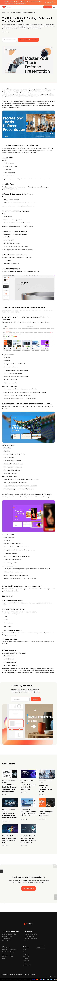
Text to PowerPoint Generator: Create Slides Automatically (9, 816)
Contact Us (26, 960)
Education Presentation (31, 934)
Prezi (3, 958)
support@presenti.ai (51, 976)
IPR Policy (30, 979)
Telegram (25, 962)
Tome (4, 954)
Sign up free (48, 7)
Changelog (26, 956)
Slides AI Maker (6, 940)
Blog (8, 12)
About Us (25, 958)
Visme (11, 954)
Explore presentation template (28, 39)
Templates (26, 954)
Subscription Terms (25, 979)
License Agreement (8, 979)
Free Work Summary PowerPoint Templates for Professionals (28, 840)
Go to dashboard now (10, 39)
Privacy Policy (13, 979)
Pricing (24, 949)
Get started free (27, 888)
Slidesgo (12, 951)
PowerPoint (5, 956)
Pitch (11, 956)
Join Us (35, 699)
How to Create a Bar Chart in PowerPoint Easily (9, 840)
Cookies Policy (16, 979)
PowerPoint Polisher (7, 936)
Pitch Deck (28, 940)
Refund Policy (20, 979)
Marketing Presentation (31, 938)
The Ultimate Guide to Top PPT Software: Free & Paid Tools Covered (28, 814)
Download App (27, 965)
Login (40, 7)
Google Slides (13, 949)
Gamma (4, 949)
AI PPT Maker (6, 938)
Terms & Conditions (3, 979)
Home (3, 12)
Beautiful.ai (5, 951)
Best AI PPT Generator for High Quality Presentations (28, 787)
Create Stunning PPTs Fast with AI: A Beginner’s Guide (46, 814)
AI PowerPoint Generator (9, 934)
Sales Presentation (30, 936)
